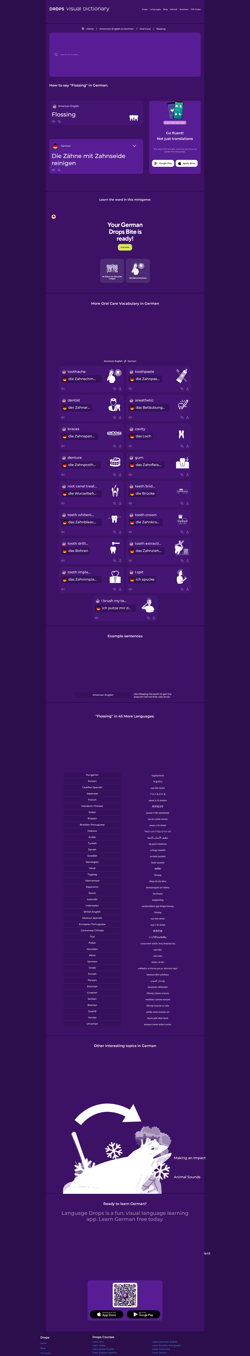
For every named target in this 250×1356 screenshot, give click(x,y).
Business (184, 9)
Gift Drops (196, 9)
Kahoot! (173, 9)
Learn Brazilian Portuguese (166, 1345)
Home (90, 28)
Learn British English (103, 1349)
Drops (145, 9)
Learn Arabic (99, 1345)
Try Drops (45, 1353)
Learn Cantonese (161, 1349)
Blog (165, 9)
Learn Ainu (98, 1342)
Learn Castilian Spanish (104, 1352)
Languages (155, 9)
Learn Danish (159, 1352)
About (43, 1343)
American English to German (117, 28)
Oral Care (145, 28)
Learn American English (165, 1342)
